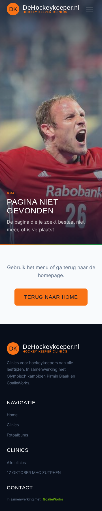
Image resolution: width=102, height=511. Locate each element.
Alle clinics (16, 462)
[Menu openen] (89, 9)
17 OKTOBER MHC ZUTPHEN (34, 472)
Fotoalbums (17, 434)
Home (12, 414)
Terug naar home (51, 297)
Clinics (13, 424)
